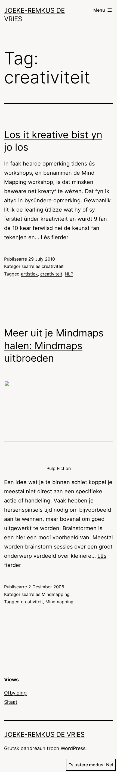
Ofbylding (15, 693)
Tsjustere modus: (87, 764)
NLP (69, 274)
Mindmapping (56, 594)
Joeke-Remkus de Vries (44, 734)
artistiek (29, 274)
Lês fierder (54, 237)
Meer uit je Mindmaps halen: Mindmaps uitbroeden (54, 345)
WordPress (73, 748)
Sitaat (10, 702)
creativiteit (53, 266)
